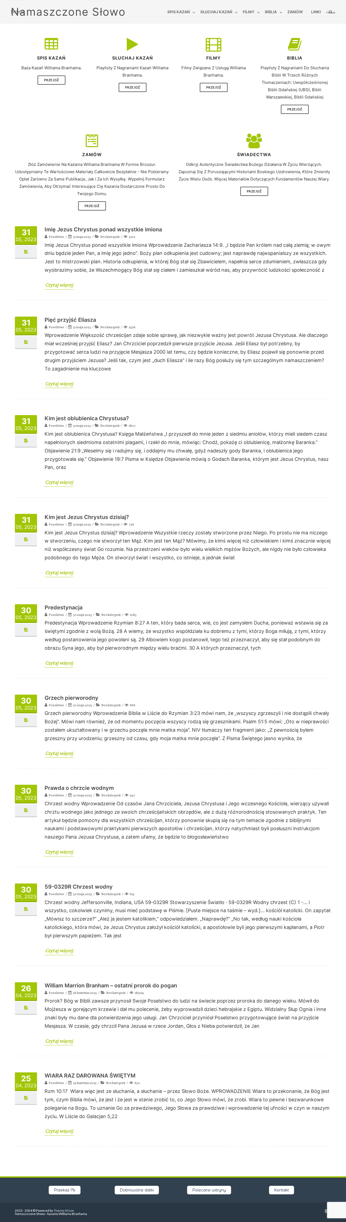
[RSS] (326, 1211)
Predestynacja (63, 607)
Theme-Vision (64, 1210)
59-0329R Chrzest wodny (79, 886)
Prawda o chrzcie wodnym (79, 788)
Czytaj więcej (59, 285)
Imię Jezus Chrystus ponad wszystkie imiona (103, 229)
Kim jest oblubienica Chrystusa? (87, 418)
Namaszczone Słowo (68, 11)
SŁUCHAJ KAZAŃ (216, 11)
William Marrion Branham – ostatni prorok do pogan (111, 985)
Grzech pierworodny (71, 698)
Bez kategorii (109, 237)
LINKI (316, 11)
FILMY (248, 11)
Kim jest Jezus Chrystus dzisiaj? (87, 517)
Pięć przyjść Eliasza (70, 320)
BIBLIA (271, 11)
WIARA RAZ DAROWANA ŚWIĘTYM (90, 1075)
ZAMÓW (295, 11)
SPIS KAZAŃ (178, 11)
